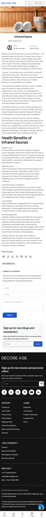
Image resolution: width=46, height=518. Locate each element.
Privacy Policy (8, 281)
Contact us (6, 407)
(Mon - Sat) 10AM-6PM (10, 480)
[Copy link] (3, 256)
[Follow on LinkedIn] (38, 392)
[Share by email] (21, 256)
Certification (28, 411)
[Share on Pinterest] (17, 256)
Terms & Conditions (9, 426)
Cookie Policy (6, 418)
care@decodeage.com (10, 476)
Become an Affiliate (9, 451)
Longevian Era (28, 418)
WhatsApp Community (10, 455)
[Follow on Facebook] (4, 392)
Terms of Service (22, 281)
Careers (4, 447)
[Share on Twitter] (12, 256)
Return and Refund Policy (11, 429)
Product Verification (30, 415)
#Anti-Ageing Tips (14, 41)
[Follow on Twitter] (11, 392)
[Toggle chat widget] (41, 507)
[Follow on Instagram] (18, 392)
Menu (4, 516)
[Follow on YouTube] (31, 392)
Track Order (6, 411)
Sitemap (5, 433)
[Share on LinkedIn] (26, 256)
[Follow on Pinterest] (24, 392)
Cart (22, 515)
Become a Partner (8, 458)
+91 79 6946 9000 (9, 473)
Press (25, 422)
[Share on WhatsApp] (30, 256)
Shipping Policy (7, 422)
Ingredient (27, 407)
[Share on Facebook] (8, 256)
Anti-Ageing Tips (8, 263)
